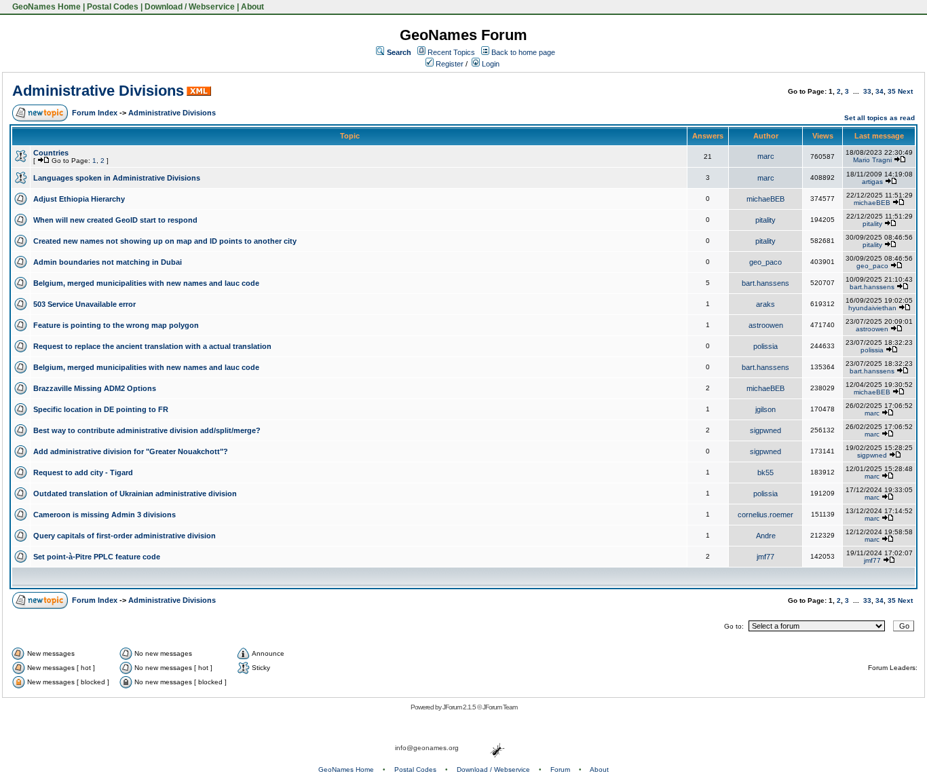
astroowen (766, 325)
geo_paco (765, 262)
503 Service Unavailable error (84, 304)
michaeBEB (765, 199)
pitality (765, 220)
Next (905, 91)
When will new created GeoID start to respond (115, 220)
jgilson (765, 409)
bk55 (765, 472)
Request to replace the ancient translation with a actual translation (152, 346)
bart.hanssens (765, 283)
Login (489, 64)
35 (892, 91)
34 (879, 91)
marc (765, 156)
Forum (560, 769)
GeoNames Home (45, 7)
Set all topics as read (879, 118)
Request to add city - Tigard (83, 472)
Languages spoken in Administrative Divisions (116, 178)
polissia (765, 346)
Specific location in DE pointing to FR (100, 409)
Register (448, 64)
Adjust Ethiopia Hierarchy (79, 199)
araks (765, 304)
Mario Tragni (872, 160)
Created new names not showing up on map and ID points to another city (165, 241)
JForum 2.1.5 (459, 707)
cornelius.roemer (765, 514)
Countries (51, 153)
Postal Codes (112, 7)
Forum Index (94, 113)
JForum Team (500, 707)
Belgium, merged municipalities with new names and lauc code (146, 283)
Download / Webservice (190, 7)
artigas (872, 181)
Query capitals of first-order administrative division (124, 536)
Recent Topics (451, 52)
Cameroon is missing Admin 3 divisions (104, 514)
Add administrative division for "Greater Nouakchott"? (130, 451)
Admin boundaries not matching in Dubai (107, 262)
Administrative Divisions (98, 90)
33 (867, 91)
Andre (766, 536)
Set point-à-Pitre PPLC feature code (96, 557)
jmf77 (765, 557)
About (252, 7)
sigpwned (765, 430)
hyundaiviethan (872, 308)
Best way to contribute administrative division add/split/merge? (147, 430)
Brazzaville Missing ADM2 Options (94, 388)
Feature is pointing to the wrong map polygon (116, 325)
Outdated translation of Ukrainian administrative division (135, 493)
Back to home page (523, 52)
